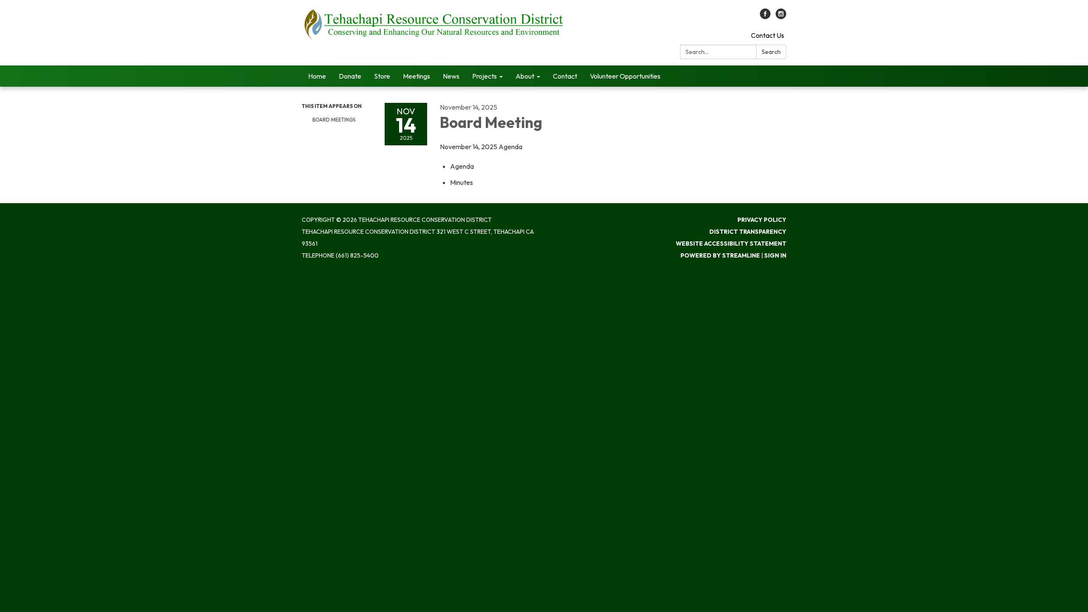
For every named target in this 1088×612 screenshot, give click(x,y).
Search (771, 52)
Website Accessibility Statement (731, 243)
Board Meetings (333, 119)
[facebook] (765, 16)
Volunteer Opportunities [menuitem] (625, 76)
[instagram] (781, 16)
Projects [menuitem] (484, 76)
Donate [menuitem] (350, 76)
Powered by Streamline (720, 255)
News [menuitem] (451, 76)
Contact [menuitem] (565, 76)
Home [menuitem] (317, 76)
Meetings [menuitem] (416, 76)
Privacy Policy (761, 220)
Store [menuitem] (382, 76)
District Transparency (747, 231)
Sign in (775, 255)
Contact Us (767, 35)
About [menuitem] (525, 76)
